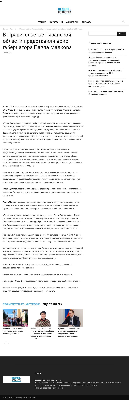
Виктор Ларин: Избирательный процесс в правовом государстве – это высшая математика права (105, 83)
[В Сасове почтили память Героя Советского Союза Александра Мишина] (15, 318)
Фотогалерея (56, 22)
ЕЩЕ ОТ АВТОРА (52, 304)
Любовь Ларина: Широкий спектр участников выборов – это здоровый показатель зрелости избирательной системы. (42, 334)
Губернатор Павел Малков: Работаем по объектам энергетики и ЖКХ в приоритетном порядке (105, 73)
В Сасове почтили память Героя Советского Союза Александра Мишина (13, 331)
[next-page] (8, 343)
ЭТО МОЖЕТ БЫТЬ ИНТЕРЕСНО (21, 304)
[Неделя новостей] (64, 11)
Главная (42, 22)
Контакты (86, 22)
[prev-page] (4, 343)
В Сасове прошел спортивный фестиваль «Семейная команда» (105, 92)
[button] (123, 22)
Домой (5, 29)
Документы (72, 22)
